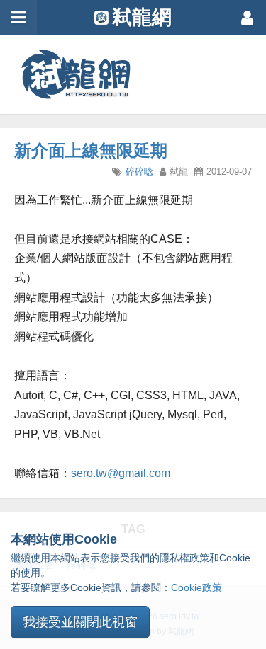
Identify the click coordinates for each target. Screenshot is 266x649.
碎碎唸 (139, 171)
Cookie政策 (196, 587)
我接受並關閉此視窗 (80, 622)
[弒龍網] (76, 74)
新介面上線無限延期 (90, 150)
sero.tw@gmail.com (120, 473)
